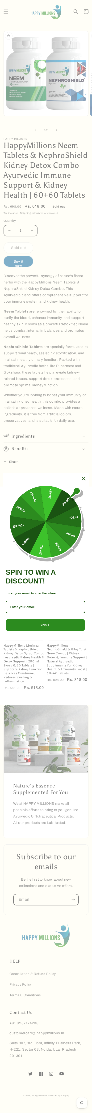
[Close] (83, 478)
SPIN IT (45, 625)
